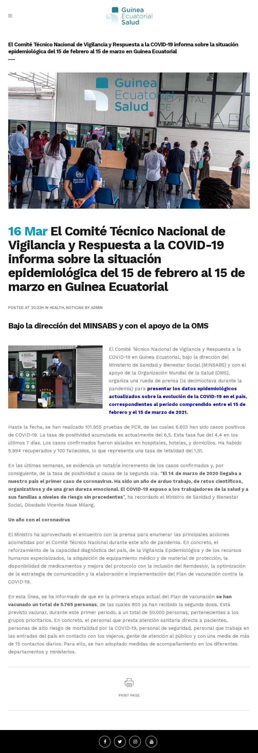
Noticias (75, 307)
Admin (97, 307)
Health (57, 307)
